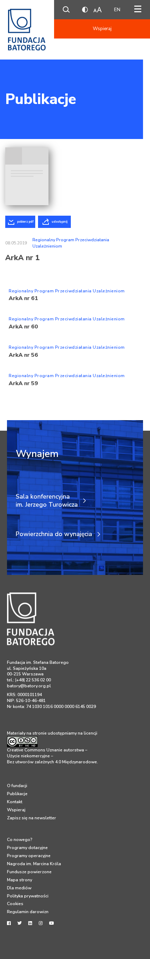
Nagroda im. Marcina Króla (34, 864)
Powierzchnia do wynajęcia (54, 534)
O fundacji (17, 785)
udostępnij (59, 222)
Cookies (15, 903)
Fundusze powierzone (29, 872)
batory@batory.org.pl (29, 686)
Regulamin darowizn (27, 912)
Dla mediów (19, 888)
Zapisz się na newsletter (31, 818)
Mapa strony (19, 880)
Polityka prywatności (27, 896)
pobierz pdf (25, 222)
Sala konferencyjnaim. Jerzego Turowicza (47, 501)
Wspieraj (102, 29)
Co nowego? (19, 839)
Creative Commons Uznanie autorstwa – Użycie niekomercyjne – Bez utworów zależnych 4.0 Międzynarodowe (52, 755)
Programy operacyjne (29, 856)
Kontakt (14, 802)
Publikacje (40, 99)
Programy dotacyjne (27, 847)
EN (117, 9)
